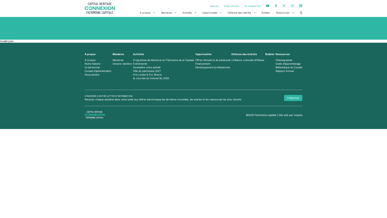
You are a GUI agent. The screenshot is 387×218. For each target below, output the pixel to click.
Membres (166, 12)
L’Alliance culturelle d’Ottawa (247, 60)
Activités (187, 12)
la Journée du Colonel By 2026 (151, 78)
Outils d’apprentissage (288, 63)
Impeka (298, 115)
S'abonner (293, 97)
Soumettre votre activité (147, 67)
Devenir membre (122, 63)
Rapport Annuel (285, 71)
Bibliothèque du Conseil (289, 67)
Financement (202, 63)
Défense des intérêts (239, 12)
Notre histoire (92, 63)
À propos (145, 12)
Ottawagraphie (284, 60)
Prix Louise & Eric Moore (147, 74)
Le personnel (92, 67)
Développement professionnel (212, 67)
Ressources (282, 12)
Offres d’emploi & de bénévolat (212, 60)
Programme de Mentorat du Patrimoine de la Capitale (163, 60)
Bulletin (266, 12)
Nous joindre (92, 74)
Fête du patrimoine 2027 (147, 71)
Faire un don (231, 6)
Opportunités (209, 12)
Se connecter (252, 6)
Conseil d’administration (98, 71)
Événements (140, 63)
